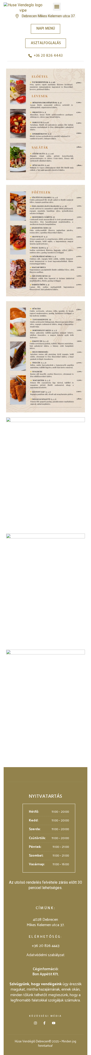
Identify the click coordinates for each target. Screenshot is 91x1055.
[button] (57, 7)
